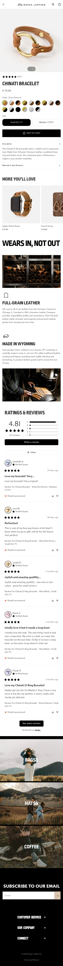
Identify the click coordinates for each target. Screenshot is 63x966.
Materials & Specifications (12, 165)
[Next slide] (57, 208)
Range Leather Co (35, 954)
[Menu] (3, 4)
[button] (42, 422)
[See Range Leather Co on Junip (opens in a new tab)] (38, 730)
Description (7, 144)
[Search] (53, 4)
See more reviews (31, 723)
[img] (20, 464)
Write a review (31, 442)
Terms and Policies (31, 960)
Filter (33, 452)
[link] (12, 76)
